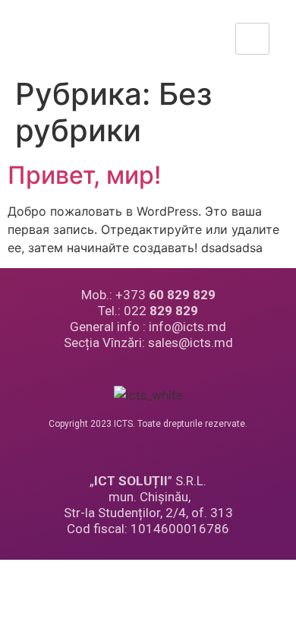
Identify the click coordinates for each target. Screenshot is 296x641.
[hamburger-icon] (252, 39)
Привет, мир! (84, 175)
